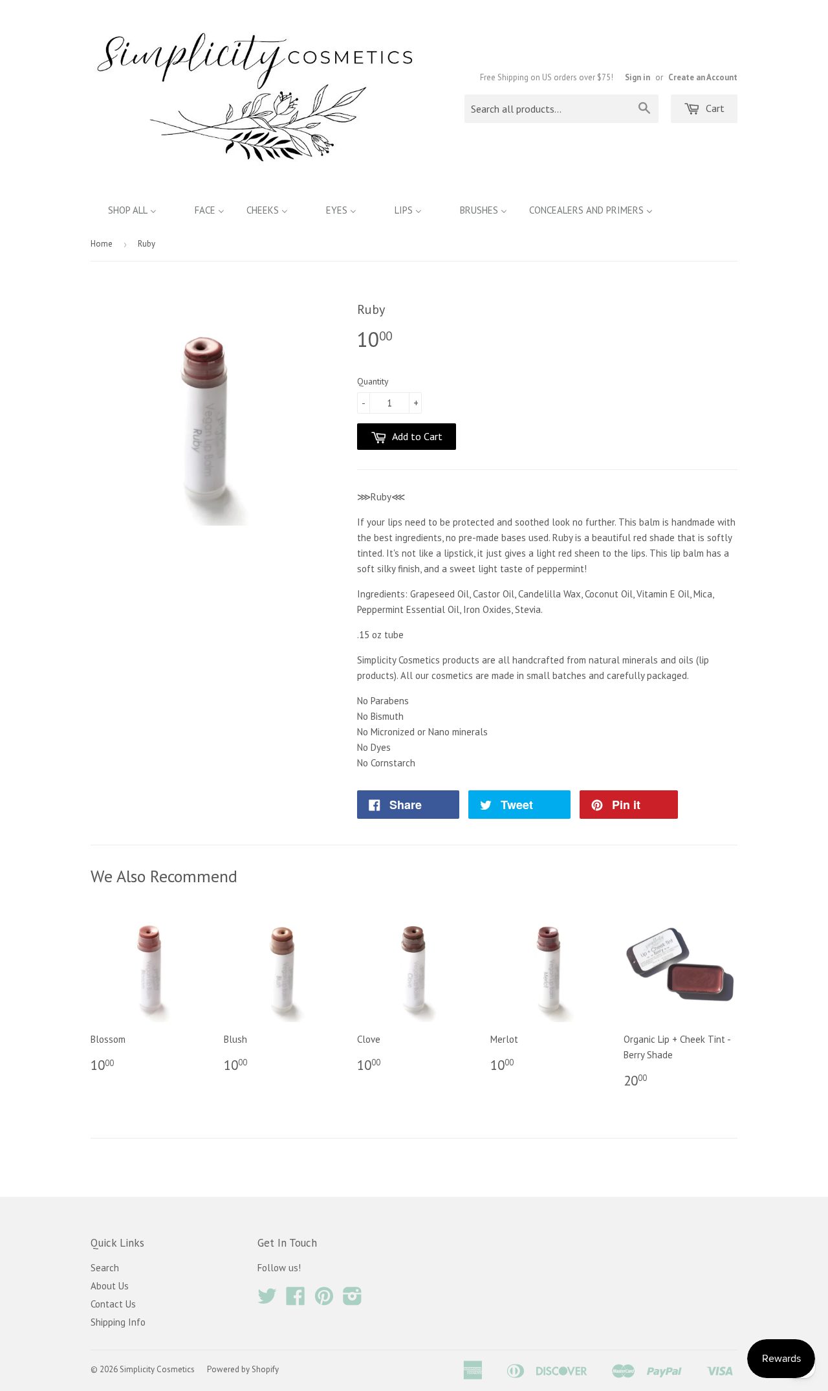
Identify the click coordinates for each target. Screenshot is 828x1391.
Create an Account (702, 77)
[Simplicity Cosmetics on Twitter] (267, 1300)
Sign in (637, 77)
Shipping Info (118, 1322)
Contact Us (113, 1304)
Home (102, 243)
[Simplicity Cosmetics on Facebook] (295, 1300)
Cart (713, 108)
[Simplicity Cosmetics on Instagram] (352, 1300)
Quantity (373, 381)
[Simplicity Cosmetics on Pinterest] (324, 1300)
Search (105, 1268)
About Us (110, 1286)
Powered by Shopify (243, 1369)
